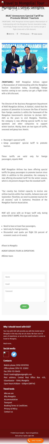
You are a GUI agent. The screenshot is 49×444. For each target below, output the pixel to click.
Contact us (8, 412)
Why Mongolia (10, 396)
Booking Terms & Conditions (15, 405)
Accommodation (11, 399)
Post (25, 307)
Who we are (9, 393)
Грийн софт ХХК (28, 436)
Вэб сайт (18, 436)
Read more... (7, 343)
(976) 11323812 (36, 441)
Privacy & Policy (10, 408)
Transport (8, 402)
